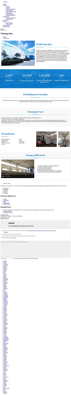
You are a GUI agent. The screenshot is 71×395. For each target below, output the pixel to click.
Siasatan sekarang (4, 214)
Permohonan (6, 20)
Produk (5, 5)
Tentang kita (6, 16)
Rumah (5, 4)
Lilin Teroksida (9, 10)
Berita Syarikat (9, 22)
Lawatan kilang (9, 19)
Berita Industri (9, 24)
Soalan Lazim (6, 25)
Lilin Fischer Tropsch (10, 9)
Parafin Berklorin (10, 14)
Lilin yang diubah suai (11, 11)
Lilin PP (8, 7)
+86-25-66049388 (7, 211)
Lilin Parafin (9, 12)
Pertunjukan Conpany (11, 17)
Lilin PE (8, 6)
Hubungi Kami (6, 26)
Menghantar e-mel (5, 218)
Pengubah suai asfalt (10, 15)
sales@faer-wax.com (7, 212)
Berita (4, 21)
